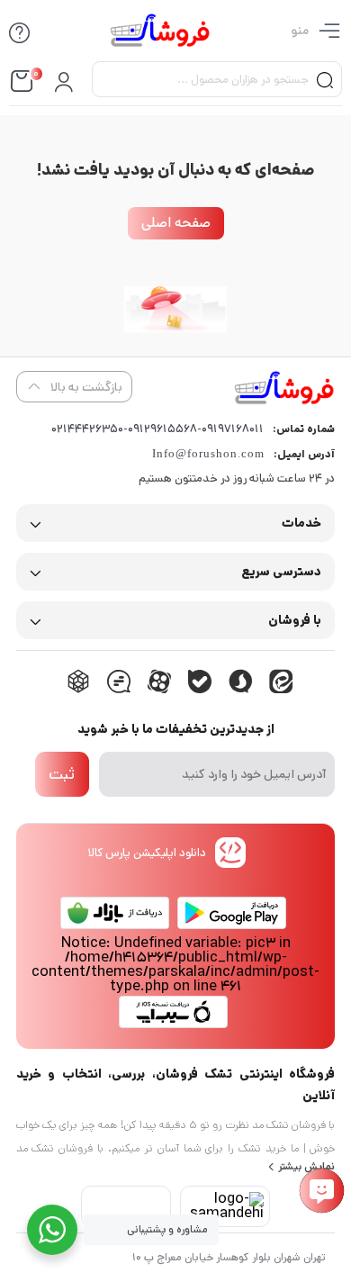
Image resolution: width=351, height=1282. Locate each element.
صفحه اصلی (176, 222)
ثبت (62, 774)
